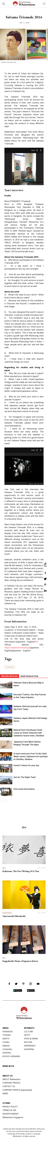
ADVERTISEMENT (10, 1113)
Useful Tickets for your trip (26, 765)
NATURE (28, 1042)
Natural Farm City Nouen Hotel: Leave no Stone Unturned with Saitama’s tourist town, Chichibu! (29, 733)
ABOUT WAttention (11, 1079)
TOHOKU (6, 1035)
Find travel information (24, 789)
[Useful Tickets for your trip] (6, 768)
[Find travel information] (6, 792)
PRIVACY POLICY (10, 1106)
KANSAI (5, 1045)
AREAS (5, 1028)
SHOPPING (29, 1049)
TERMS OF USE (9, 1110)
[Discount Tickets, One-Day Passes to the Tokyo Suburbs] (6, 696)
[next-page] (5, 801)
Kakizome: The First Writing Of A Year (20, 871)
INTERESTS (29, 1028)
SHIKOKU (6, 1052)
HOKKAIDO (7, 1031)
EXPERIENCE (29, 1045)
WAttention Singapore (12, 1117)
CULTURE (28, 1031)
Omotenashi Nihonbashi (13, 916)
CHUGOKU (7, 1049)
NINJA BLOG (8, 1066)
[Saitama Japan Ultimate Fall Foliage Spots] (6, 721)
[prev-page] (1, 801)
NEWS (5, 1093)
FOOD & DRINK (31, 1038)
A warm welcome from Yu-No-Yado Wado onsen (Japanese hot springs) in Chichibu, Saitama (31, 756)
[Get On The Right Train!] (6, 780)
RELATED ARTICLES (9, 676)
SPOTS (27, 1035)
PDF (36, 641)
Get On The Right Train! (25, 777)
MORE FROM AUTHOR (29, 676)
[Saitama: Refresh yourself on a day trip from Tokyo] (6, 709)
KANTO (5, 1038)
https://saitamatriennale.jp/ (17, 647)
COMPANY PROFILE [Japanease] (17, 1090)
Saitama (10, 667)
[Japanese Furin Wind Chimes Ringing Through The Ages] (6, 744)
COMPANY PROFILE (11, 1082)
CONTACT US (8, 1086)
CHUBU (5, 1042)
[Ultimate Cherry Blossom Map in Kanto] (6, 684)
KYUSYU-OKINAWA (11, 1056)
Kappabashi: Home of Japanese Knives (20, 961)
